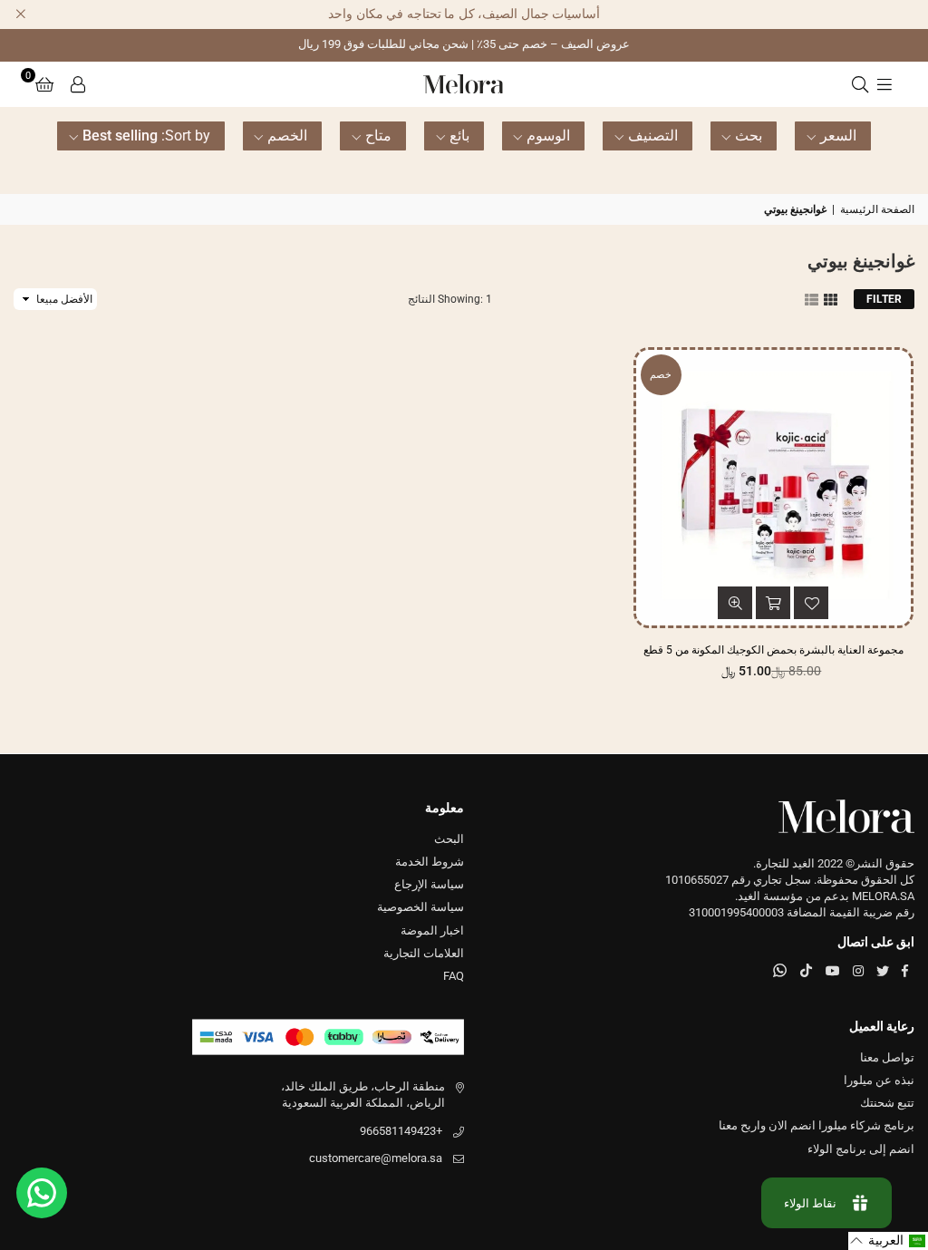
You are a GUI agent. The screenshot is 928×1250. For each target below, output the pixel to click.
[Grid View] (830, 298)
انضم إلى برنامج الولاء (860, 1149)
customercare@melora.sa (375, 1158)
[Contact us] (41, 1193)
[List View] (811, 298)
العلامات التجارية (423, 953)
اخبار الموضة (432, 930)
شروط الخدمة (429, 861)
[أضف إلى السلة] (773, 602)
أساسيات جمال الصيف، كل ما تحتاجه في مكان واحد (464, 13)
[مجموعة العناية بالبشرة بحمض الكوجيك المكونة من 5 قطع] (773, 487)
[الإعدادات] (78, 84)
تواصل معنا (887, 1057)
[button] (44, 84)
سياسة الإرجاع (429, 884)
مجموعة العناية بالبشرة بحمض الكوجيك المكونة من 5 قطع (773, 650)
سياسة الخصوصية (420, 907)
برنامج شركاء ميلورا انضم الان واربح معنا (816, 1125)
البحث (449, 839)
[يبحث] (860, 84)
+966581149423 (401, 1131)
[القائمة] (884, 84)
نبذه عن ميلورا (879, 1080)
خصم (661, 375)
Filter (884, 299)
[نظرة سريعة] (735, 602)
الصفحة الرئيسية (877, 209)
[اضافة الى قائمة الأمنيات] (811, 602)
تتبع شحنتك (887, 1102)
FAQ (453, 976)
